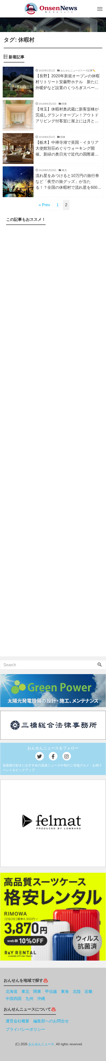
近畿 (88, 991)
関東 (37, 991)
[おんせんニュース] (50, 8)
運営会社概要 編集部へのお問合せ (37, 1021)
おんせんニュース (41, 1044)
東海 (65, 991)
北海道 (12, 991)
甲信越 (51, 991)
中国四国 (13, 999)
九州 (29, 999)
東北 (25, 991)
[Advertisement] (53, 441)
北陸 (77, 991)
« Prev (44, 205)
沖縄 (41, 999)
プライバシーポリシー (25, 1029)
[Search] (100, 665)
